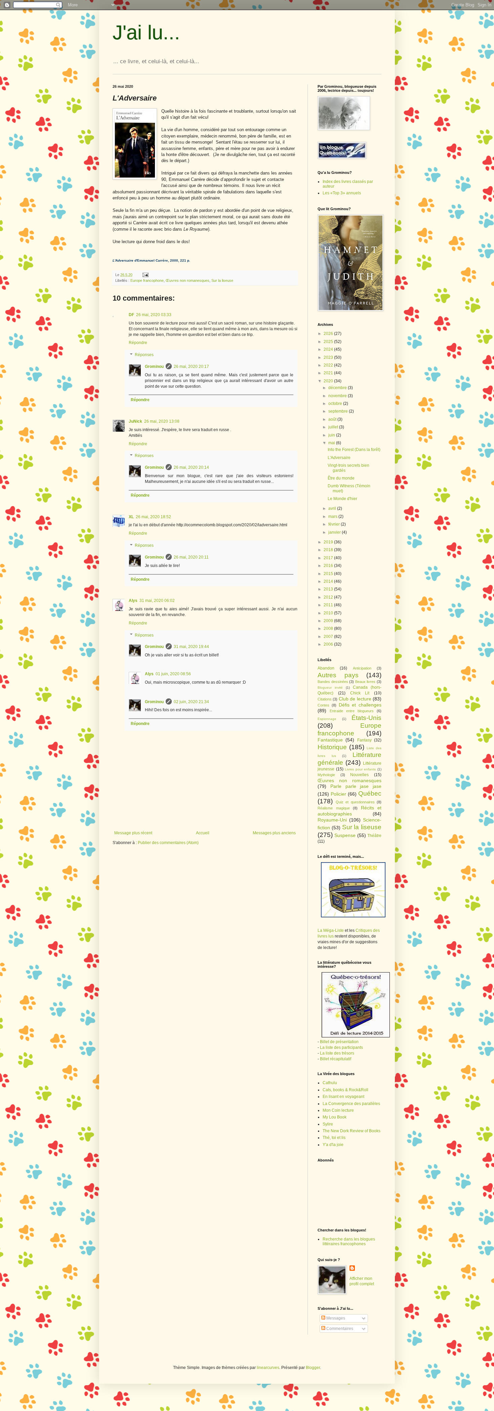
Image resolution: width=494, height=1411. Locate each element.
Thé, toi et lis (334, 1137)
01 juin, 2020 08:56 (173, 674)
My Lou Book (334, 1117)
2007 (329, 636)
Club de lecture (355, 698)
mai (332, 443)
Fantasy (364, 740)
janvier (335, 532)
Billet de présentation (339, 1041)
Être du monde (341, 478)
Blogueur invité (330, 687)
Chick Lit (360, 693)
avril (332, 508)
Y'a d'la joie (333, 1144)
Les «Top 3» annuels (342, 193)
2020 (329, 381)
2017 (329, 558)
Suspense (345, 835)
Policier (338, 794)
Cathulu (330, 1082)
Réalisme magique (334, 808)
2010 (329, 613)
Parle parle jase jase (355, 786)
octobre (335, 403)
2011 (329, 605)
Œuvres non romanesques (187, 280)
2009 (329, 620)
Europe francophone (147, 280)
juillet (333, 427)
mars (333, 516)
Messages (335, 1318)
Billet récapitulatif (335, 1059)
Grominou (154, 366)
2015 (329, 573)
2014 (329, 581)
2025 (329, 341)
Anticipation (362, 668)
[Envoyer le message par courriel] (145, 275)
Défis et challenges (360, 705)
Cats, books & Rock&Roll (345, 1090)
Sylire (328, 1124)
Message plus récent (133, 833)
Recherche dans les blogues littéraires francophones (349, 1241)
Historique (332, 747)
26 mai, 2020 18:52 (153, 516)
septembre (338, 411)
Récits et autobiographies (349, 810)
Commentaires (339, 1328)
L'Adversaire (339, 457)
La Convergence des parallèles (351, 1103)
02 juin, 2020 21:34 (191, 701)
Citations (325, 699)
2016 (329, 565)
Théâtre (374, 835)
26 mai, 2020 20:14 (191, 467)
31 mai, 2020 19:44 (191, 646)
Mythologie (326, 775)
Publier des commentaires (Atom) (168, 842)
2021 (329, 373)
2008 (329, 628)
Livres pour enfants (360, 769)
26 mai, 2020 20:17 (191, 366)
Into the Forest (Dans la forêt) (354, 449)
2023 (329, 357)
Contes (323, 705)
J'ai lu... (146, 32)
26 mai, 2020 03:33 (153, 314)
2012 (329, 597)
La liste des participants (341, 1047)
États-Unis (366, 717)
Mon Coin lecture (338, 1110)
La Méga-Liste (331, 930)
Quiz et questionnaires (355, 802)
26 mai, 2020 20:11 (191, 557)
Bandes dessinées (333, 682)
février (334, 524)
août (332, 419)
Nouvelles (359, 774)
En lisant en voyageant (343, 1096)
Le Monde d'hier (342, 498)
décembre (338, 387)
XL (131, 516)
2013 (329, 589)
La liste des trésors (337, 1053)
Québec (369, 793)
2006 (329, 644)
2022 (329, 365)
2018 (329, 549)
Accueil (202, 833)
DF (131, 314)
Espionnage (327, 719)
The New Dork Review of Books (351, 1131)
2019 (329, 542)
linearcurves (268, 1367)
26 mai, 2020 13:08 (161, 421)
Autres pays (338, 675)
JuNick (135, 421)
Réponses (144, 354)
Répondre (138, 342)
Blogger (313, 1367)
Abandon (326, 668)
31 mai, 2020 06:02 (157, 600)
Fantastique (330, 739)
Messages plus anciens (274, 833)
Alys (133, 600)
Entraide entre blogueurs (352, 711)
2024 (329, 349)
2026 (329, 333)
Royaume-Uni (332, 820)
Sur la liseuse (222, 280)
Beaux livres (365, 682)
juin (332, 435)
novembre (338, 395)
